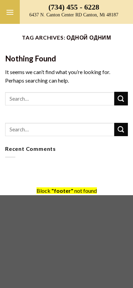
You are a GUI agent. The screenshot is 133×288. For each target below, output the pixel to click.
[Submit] (121, 98)
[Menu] (10, 12)
